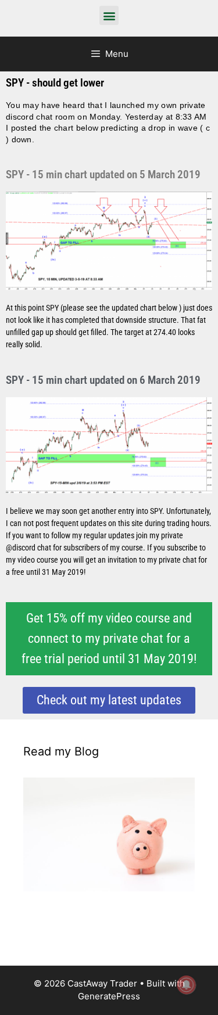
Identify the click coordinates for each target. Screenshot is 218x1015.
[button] (109, 15)
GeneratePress (109, 996)
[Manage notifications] (186, 985)
